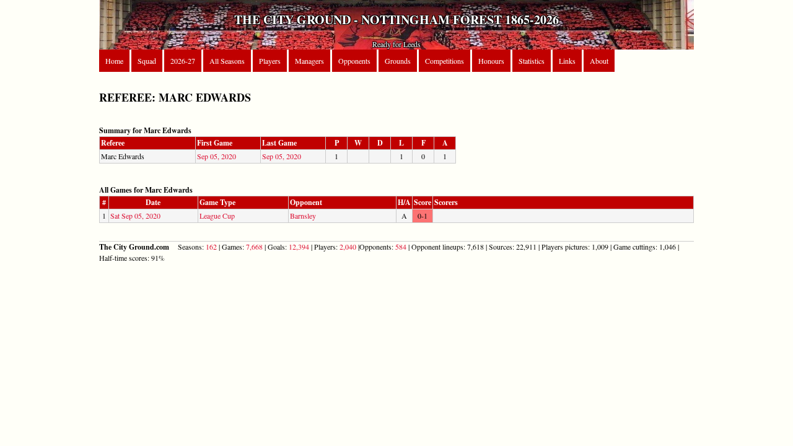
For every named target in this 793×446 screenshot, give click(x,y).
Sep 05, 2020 (216, 156)
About (599, 61)
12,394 (299, 246)
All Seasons (227, 61)
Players (270, 61)
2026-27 (182, 61)
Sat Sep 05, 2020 (135, 216)
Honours (491, 61)
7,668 (254, 246)
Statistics (532, 61)
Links (567, 61)
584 (400, 246)
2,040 (348, 246)
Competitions (444, 61)
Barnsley (303, 216)
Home (114, 61)
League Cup (217, 216)
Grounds (398, 61)
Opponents (354, 61)
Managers (309, 61)
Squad (147, 61)
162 (211, 246)
